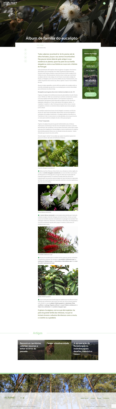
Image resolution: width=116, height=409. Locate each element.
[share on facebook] (25, 53)
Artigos (93, 398)
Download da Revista (90, 94)
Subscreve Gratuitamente (90, 59)
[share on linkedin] (25, 57)
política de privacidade (101, 406)
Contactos (106, 398)
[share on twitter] (25, 49)
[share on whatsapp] (25, 61)
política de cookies (90, 406)
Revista (99, 398)
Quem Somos (84, 398)
